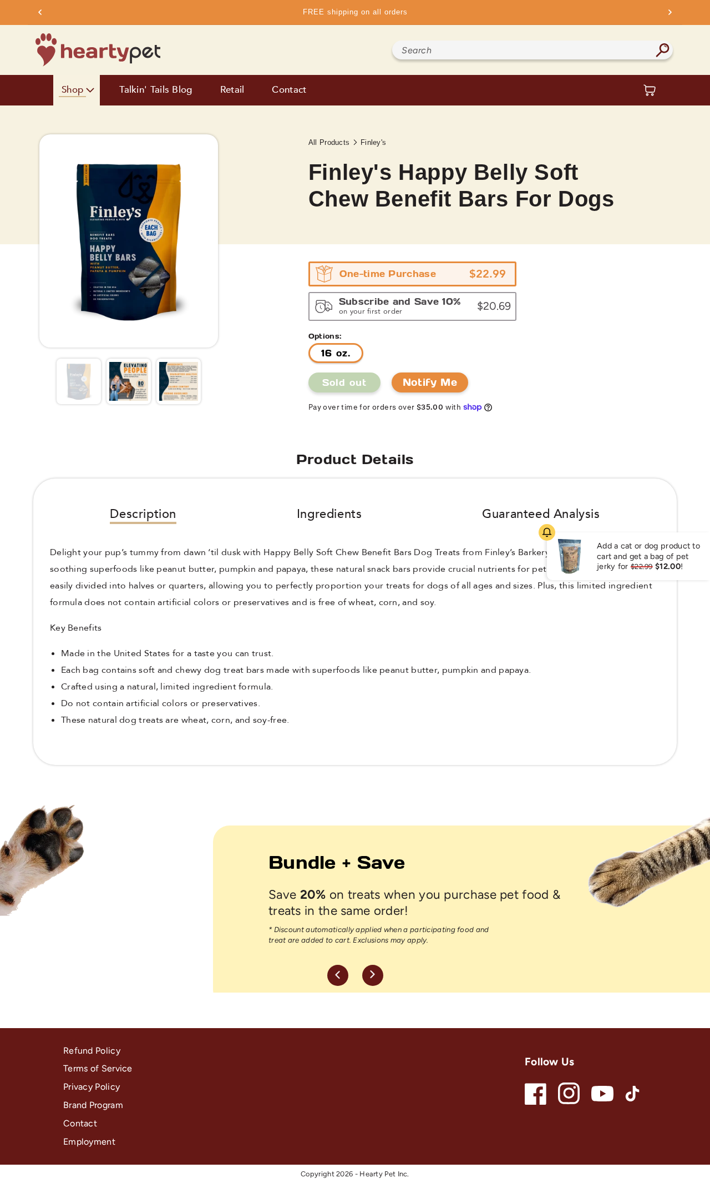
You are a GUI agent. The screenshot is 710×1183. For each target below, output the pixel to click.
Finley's (373, 142)
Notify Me (430, 381)
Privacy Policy (91, 1086)
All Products (329, 142)
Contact (289, 90)
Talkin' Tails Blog (155, 90)
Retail (232, 90)
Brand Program (93, 1105)
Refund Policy (91, 1050)
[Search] (662, 50)
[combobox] (532, 50)
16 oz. (336, 353)
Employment (89, 1141)
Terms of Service (98, 1068)
